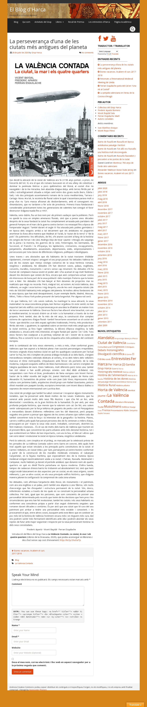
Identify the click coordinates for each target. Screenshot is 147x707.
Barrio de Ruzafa (105, 141)
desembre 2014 (105, 300)
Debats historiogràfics (111, 350)
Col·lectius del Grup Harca (109, 107)
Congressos (118, 346)
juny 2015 (102, 279)
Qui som (26, 22)
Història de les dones (116, 378)
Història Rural (106, 385)
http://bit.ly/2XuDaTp (70, 540)
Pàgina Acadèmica (122, 22)
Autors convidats (105, 118)
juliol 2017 (102, 219)
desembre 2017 (105, 209)
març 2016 (103, 269)
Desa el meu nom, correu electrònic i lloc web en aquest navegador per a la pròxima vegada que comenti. (51, 664)
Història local (131, 382)
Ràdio (126, 410)
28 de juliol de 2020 (20, 52)
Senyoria (133, 410)
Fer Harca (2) (116, 364)
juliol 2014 (102, 311)
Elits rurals (106, 359)
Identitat (131, 390)
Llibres (59, 22)
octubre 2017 (104, 216)
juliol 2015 (102, 276)
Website (16, 647)
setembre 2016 (105, 255)
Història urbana (123, 385)
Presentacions (117, 410)
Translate (115, 54)
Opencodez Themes (38, 689)
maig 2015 (103, 283)
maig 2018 (103, 198)
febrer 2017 (103, 237)
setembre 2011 (105, 321)
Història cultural (129, 372)
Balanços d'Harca (131, 338)
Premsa (106, 410)
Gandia (130, 364)
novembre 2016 (105, 248)
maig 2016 (103, 262)
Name (16, 625)
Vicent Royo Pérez (106, 130)
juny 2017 (102, 223)
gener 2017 (103, 241)
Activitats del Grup (43, 22)
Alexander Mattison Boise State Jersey (115, 169)
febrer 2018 (103, 205)
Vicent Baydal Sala (106, 113)
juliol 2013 (102, 314)
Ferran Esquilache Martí (109, 116)
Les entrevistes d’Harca (99, 22)
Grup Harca (37, 52)
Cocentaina (130, 343)
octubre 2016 (104, 251)
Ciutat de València (112, 342)
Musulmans (112, 406)
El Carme (128, 354)
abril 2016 (102, 265)
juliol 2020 (102, 188)
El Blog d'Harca (27, 9)
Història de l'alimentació (112, 375)
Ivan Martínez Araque (108, 127)
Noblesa (125, 407)
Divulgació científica (111, 354)
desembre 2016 (105, 244)
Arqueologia (119, 338)
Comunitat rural (104, 347)
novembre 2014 (105, 304)
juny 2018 (102, 195)
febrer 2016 (103, 272)
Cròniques (129, 347)
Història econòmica (117, 381)
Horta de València (112, 389)
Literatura (119, 402)
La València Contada (24, 563)
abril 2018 (102, 202)
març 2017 (103, 234)
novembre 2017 (105, 212)
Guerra (115, 368)
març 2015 (103, 290)
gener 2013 (103, 318)
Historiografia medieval (110, 371)
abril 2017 (102, 230)
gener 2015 (103, 297)
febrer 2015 (103, 293)
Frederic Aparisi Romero (109, 110)
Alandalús (106, 337)
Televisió (106, 413)
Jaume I (102, 395)
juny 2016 (102, 258)
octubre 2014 (104, 307)
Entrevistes (120, 358)
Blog (16, 22)
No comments (87, 52)
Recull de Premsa (76, 22)
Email (15, 636)
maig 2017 (103, 227)
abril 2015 (102, 286)
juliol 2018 (102, 191)
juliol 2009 (102, 325)
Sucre (100, 413)
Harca (121, 369)
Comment (17, 584)
